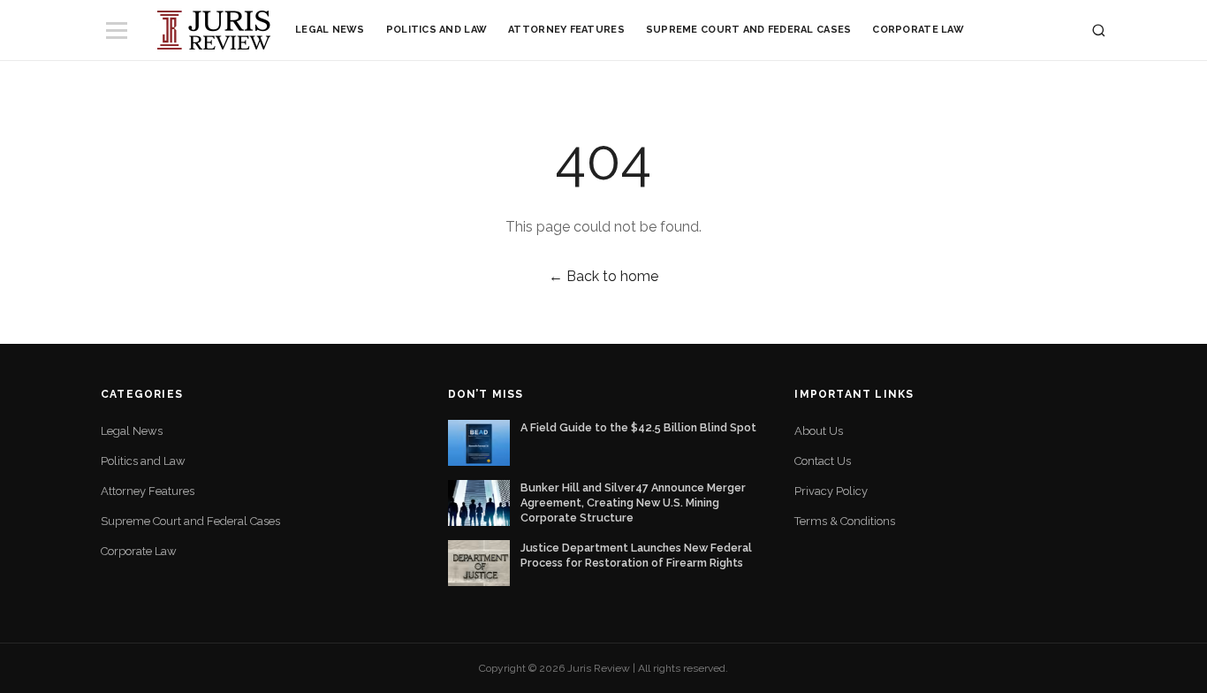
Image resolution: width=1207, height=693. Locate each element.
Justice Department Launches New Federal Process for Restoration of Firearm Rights (636, 555)
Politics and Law (436, 29)
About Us (818, 431)
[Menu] (117, 30)
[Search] (1098, 30)
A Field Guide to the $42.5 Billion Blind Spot (638, 427)
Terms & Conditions (844, 521)
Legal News (330, 29)
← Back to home (603, 276)
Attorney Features (566, 29)
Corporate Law (918, 29)
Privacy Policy (831, 491)
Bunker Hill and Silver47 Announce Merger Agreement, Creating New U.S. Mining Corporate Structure (633, 502)
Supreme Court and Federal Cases (749, 29)
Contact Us (822, 461)
